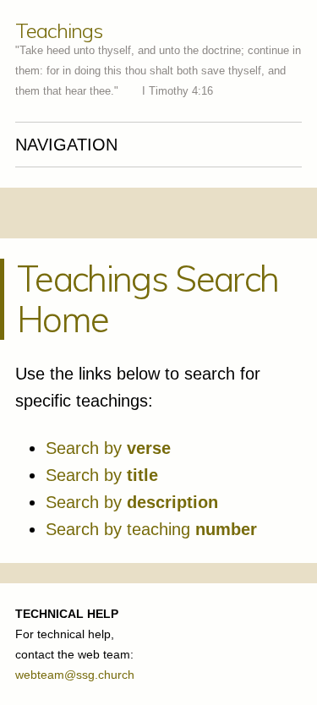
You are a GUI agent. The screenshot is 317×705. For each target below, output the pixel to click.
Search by (108, 448)
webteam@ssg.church (74, 674)
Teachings (58, 30)
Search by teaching (151, 529)
